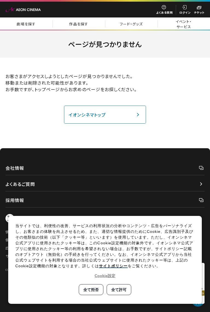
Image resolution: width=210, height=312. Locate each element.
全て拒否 (91, 289)
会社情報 (14, 168)
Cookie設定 (105, 276)
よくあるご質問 (20, 184)
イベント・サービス (184, 24)
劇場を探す (26, 23)
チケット (199, 12)
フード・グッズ (131, 23)
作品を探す (78, 23)
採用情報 (14, 200)
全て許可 (119, 289)
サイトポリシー (113, 266)
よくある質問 (164, 12)
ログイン (185, 12)
